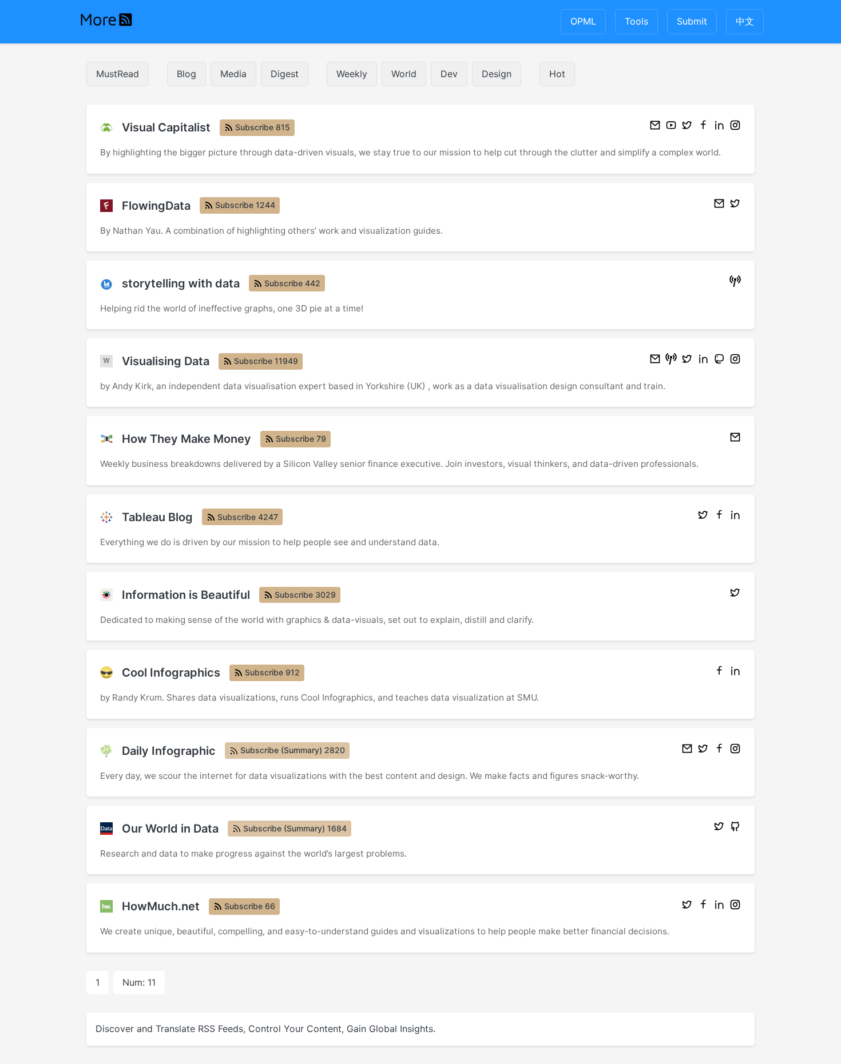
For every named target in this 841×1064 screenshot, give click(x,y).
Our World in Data (170, 828)
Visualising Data (165, 361)
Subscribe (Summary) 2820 (292, 750)
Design (496, 73)
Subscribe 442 (292, 283)
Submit (692, 21)
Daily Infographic (169, 751)
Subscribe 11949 (266, 361)
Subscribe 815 (262, 127)
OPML (583, 21)
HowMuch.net (161, 906)
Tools (636, 21)
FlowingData (156, 206)
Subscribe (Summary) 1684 (295, 828)
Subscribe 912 (272, 672)
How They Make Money (186, 439)
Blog (186, 73)
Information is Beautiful (186, 595)
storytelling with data (181, 283)
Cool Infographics (171, 672)
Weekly (351, 73)
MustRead (117, 73)
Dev (449, 73)
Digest (285, 73)
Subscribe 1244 (245, 205)
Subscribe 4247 (247, 517)
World (403, 73)
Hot (557, 73)
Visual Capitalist (166, 127)
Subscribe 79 (301, 438)
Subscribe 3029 (305, 594)
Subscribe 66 (249, 906)
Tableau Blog (157, 517)
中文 (745, 21)
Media (233, 73)
